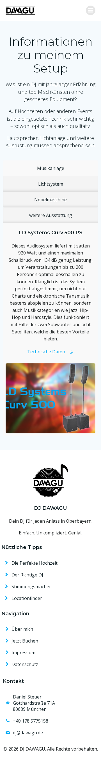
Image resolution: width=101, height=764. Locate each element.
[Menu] (90, 10)
